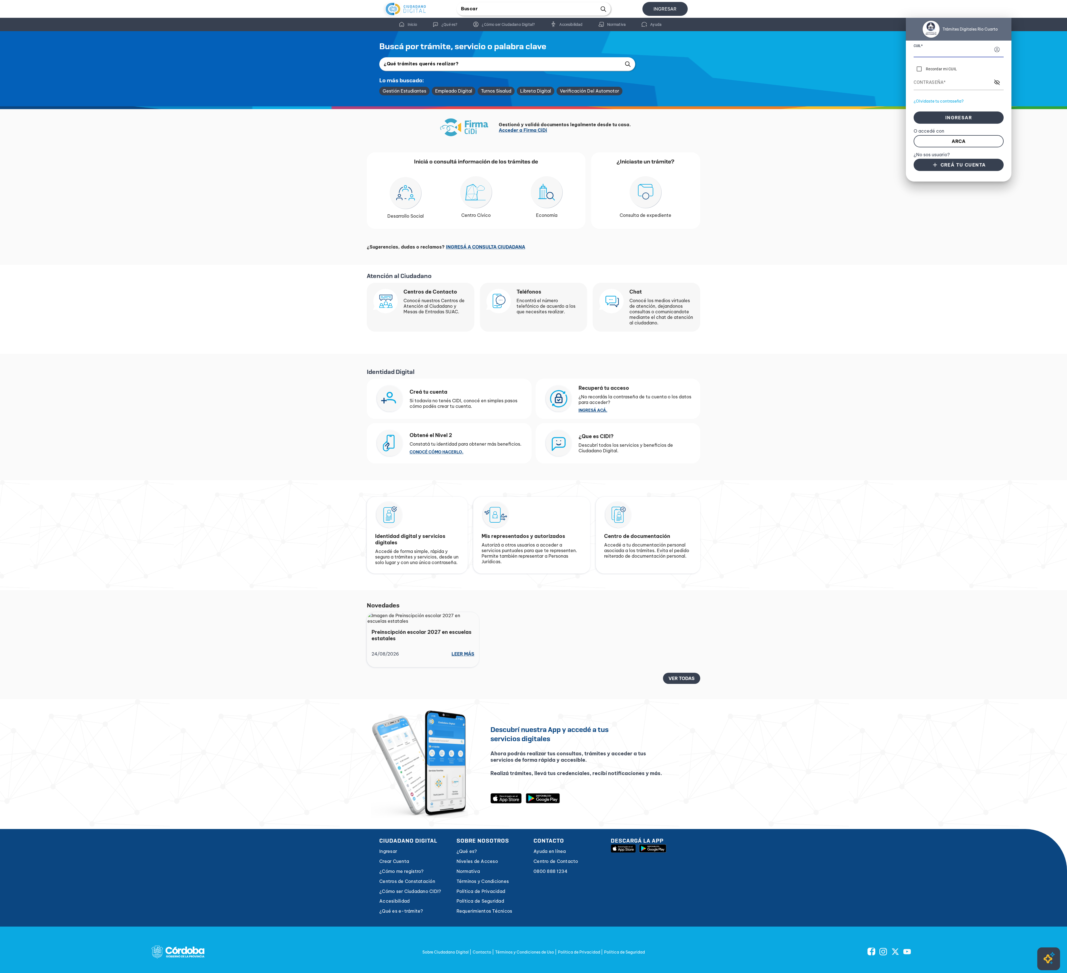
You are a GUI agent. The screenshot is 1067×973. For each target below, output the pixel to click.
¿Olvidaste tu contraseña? (939, 101)
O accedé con (929, 131)
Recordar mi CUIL (941, 69)
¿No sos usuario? (932, 154)
